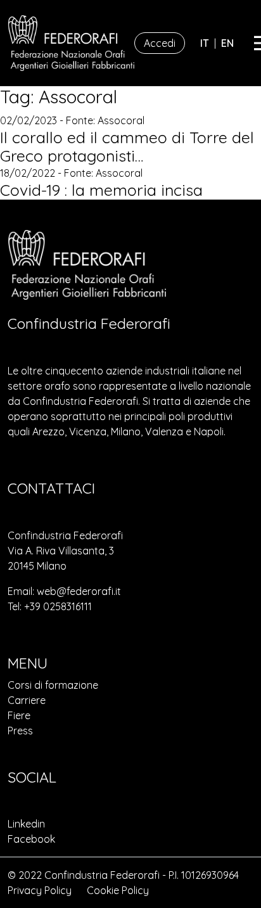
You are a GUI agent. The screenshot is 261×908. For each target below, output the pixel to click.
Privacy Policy (40, 890)
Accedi (159, 43)
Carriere (27, 700)
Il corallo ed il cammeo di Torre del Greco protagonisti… (127, 146)
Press (20, 730)
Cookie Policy (118, 890)
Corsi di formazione (53, 685)
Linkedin (26, 823)
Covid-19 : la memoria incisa (101, 190)
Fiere (19, 715)
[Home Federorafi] (71, 43)
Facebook (31, 839)
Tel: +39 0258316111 (50, 606)
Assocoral (121, 120)
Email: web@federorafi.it (64, 591)
